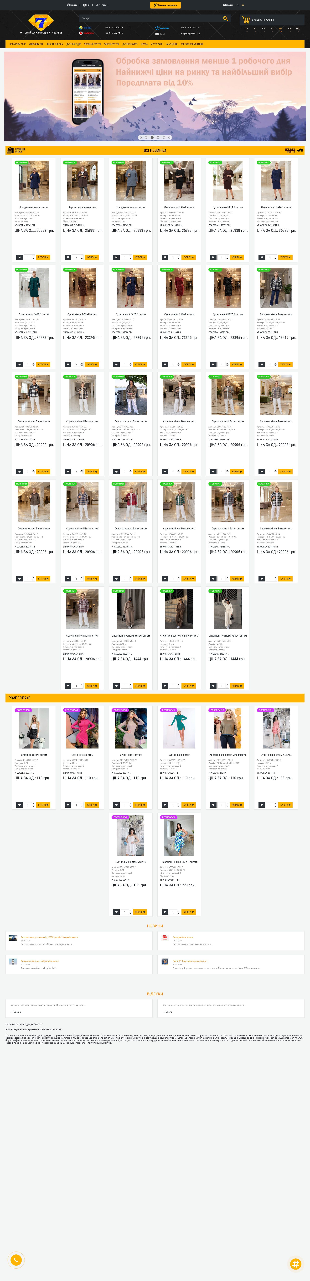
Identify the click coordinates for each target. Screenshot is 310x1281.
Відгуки (155, 928)
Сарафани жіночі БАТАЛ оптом (179, 796)
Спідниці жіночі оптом (34, 689)
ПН (246, 28)
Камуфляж (171, 44)
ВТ (255, 28)
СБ (289, 28)
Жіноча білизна (55, 44)
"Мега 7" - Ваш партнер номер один (190, 895)
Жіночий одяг (36, 44)
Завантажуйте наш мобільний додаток (40, 895)
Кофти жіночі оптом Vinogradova (228, 689)
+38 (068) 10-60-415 (190, 28)
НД (298, 28)
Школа (144, 44)
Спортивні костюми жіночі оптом (131, 570)
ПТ (280, 28)
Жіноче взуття (111, 44)
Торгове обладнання (192, 44)
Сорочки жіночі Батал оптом (276, 248)
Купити (42, 192)
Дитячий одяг (73, 44)
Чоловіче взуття (92, 44)
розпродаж (19, 632)
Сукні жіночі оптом (82, 689)
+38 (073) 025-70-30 (114, 28)
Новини (155, 860)
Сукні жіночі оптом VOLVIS (276, 689)
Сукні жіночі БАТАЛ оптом (179, 141)
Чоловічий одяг (18, 44)
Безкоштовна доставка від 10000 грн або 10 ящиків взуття (49, 871)
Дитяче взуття (129, 44)
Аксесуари (157, 44)
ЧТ (272, 28)
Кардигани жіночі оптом (34, 141)
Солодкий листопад (183, 871)
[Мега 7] (155, 64)
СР (263, 28)
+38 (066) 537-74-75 (114, 33)
